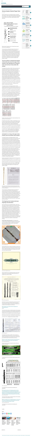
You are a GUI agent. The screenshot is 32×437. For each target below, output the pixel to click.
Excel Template (15, 435)
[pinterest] (7, 413)
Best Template (18, 435)
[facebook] (3, 413)
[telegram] (11, 413)
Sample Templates (4, 435)
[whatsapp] (9, 413)
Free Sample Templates (27, 435)
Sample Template (12, 435)
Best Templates (8, 435)
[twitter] (5, 413)
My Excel (3, 3)
